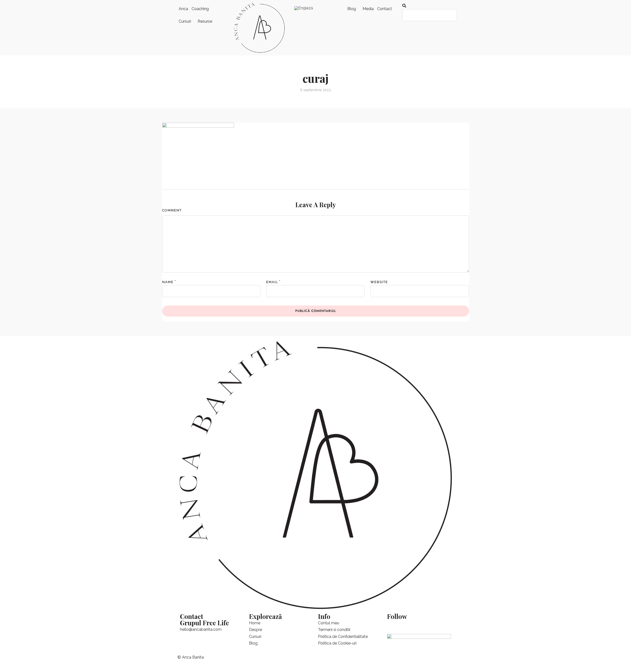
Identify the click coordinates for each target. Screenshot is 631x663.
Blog (351, 8)
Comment (172, 210)
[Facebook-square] (406, 626)
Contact (384, 8)
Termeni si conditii (334, 629)
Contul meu (328, 623)
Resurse (205, 21)
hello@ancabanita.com (201, 629)
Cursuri (185, 21)
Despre (255, 629)
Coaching (200, 8)
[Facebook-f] (393, 626)
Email (272, 282)
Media (368, 8)
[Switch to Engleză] (304, 8)
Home (254, 623)
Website (379, 282)
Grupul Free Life (204, 622)
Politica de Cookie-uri (337, 643)
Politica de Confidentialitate (343, 636)
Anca (183, 8)
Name (168, 282)
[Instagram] (433, 626)
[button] (428, 5)
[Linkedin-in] (420, 626)
